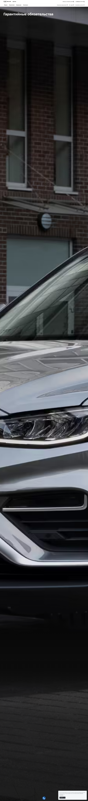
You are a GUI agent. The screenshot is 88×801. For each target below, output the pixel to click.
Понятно (61, 797)
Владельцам (18, 4)
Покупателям (12, 4)
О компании (25, 4)
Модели (5, 4)
